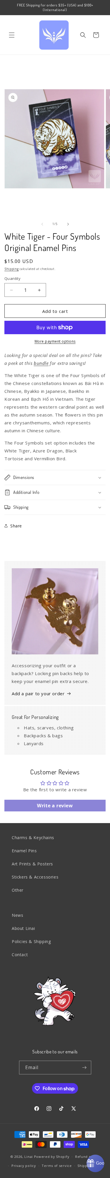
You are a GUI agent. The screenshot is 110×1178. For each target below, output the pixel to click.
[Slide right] (68, 224)
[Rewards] (95, 1163)
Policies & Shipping (31, 941)
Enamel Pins (24, 850)
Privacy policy (23, 1165)
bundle (41, 363)
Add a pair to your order (38, 693)
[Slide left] (42, 224)
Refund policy (87, 1156)
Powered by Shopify (52, 1156)
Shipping (11, 269)
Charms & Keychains (33, 837)
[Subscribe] (84, 1067)
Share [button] (16, 526)
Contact (20, 954)
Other (17, 890)
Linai (28, 1156)
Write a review (55, 805)
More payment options (55, 341)
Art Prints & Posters (32, 864)
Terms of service (57, 1165)
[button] (11, 35)
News (17, 915)
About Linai (23, 928)
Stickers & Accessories (35, 877)
